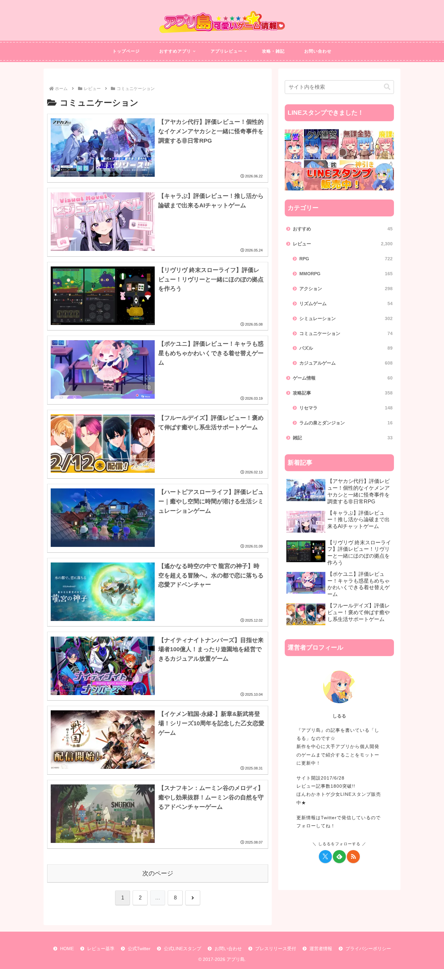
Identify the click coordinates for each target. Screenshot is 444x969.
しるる (339, 715)
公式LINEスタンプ (182, 948)
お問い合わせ (228, 948)
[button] (387, 87)
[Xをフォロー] (325, 856)
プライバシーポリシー (368, 948)
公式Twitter (139, 948)
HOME (67, 948)
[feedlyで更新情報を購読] (339, 856)
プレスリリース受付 (275, 948)
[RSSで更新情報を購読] (353, 856)
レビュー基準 (100, 948)
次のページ (157, 873)
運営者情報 (320, 948)
